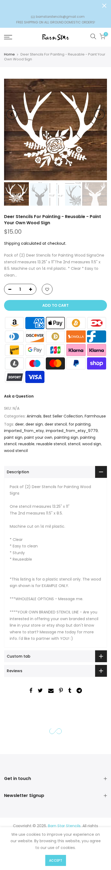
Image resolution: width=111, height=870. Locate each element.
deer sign (34, 424)
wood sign (91, 444)
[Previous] (11, 114)
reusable (26, 444)
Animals (34, 416)
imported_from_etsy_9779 (72, 430)
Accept (55, 860)
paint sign (13, 437)
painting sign (66, 437)
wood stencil (16, 450)
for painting (80, 424)
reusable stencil (51, 444)
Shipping (12, 243)
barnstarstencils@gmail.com (60, 16)
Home (9, 54)
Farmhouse (95, 416)
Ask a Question (19, 396)
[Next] (99, 114)
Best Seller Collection (63, 416)
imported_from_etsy (24, 430)
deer (19, 424)
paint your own (38, 437)
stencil (74, 444)
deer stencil (56, 424)
